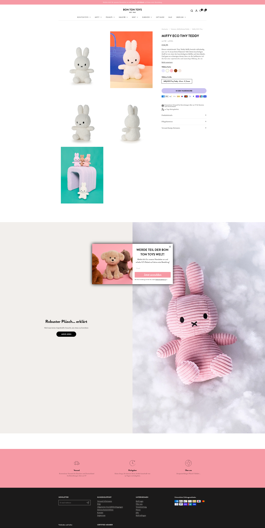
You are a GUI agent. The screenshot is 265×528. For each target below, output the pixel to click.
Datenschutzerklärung (160, 279)
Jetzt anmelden (152, 275)
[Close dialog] (170, 247)
